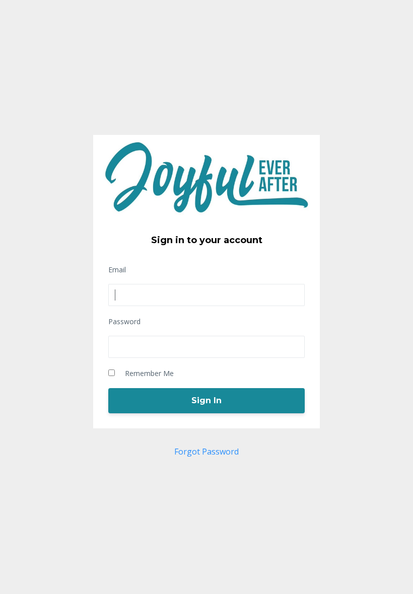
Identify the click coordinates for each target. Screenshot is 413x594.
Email (117, 269)
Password (124, 321)
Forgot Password (206, 451)
